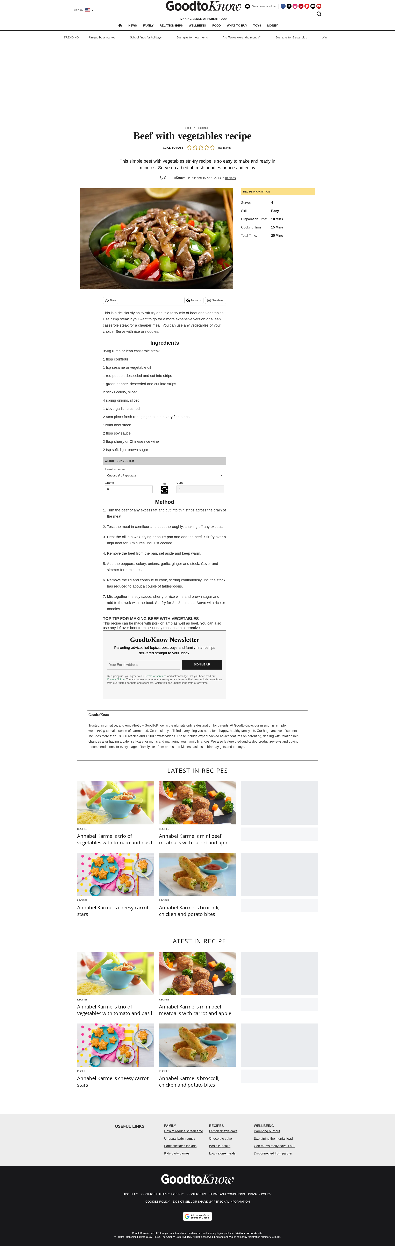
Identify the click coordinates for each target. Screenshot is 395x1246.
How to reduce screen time (183, 1131)
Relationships (171, 25)
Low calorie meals (222, 1153)
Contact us (196, 1194)
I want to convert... (117, 469)
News (132, 25)
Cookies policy (157, 1201)
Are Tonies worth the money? (242, 37)
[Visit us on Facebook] (283, 6)
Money (272, 25)
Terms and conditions (227, 1194)
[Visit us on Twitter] (289, 6)
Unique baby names (102, 37)
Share (113, 300)
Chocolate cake (220, 1138)
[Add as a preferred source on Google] (197, 1216)
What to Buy (237, 25)
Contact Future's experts (162, 1194)
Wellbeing (197, 25)
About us (130, 1194)
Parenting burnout (267, 1131)
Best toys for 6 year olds (291, 37)
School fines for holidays (146, 37)
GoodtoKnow (174, 177)
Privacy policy (260, 1194)
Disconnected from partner (273, 1153)
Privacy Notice (115, 679)
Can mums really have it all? (274, 1146)
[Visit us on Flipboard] (306, 6)
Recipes (203, 127)
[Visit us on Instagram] (295, 6)
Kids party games (176, 1153)
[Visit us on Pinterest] (301, 6)
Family (148, 25)
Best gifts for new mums (192, 37)
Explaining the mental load (273, 1138)
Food (216, 25)
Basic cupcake (219, 1146)
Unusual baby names (179, 1138)
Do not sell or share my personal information (211, 1201)
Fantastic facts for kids (180, 1146)
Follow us (196, 300)
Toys (257, 25)
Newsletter (218, 300)
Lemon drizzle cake (223, 1131)
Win (324, 37)
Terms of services (156, 676)
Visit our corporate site (249, 1233)
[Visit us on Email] (312, 6)
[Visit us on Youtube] (318, 6)
